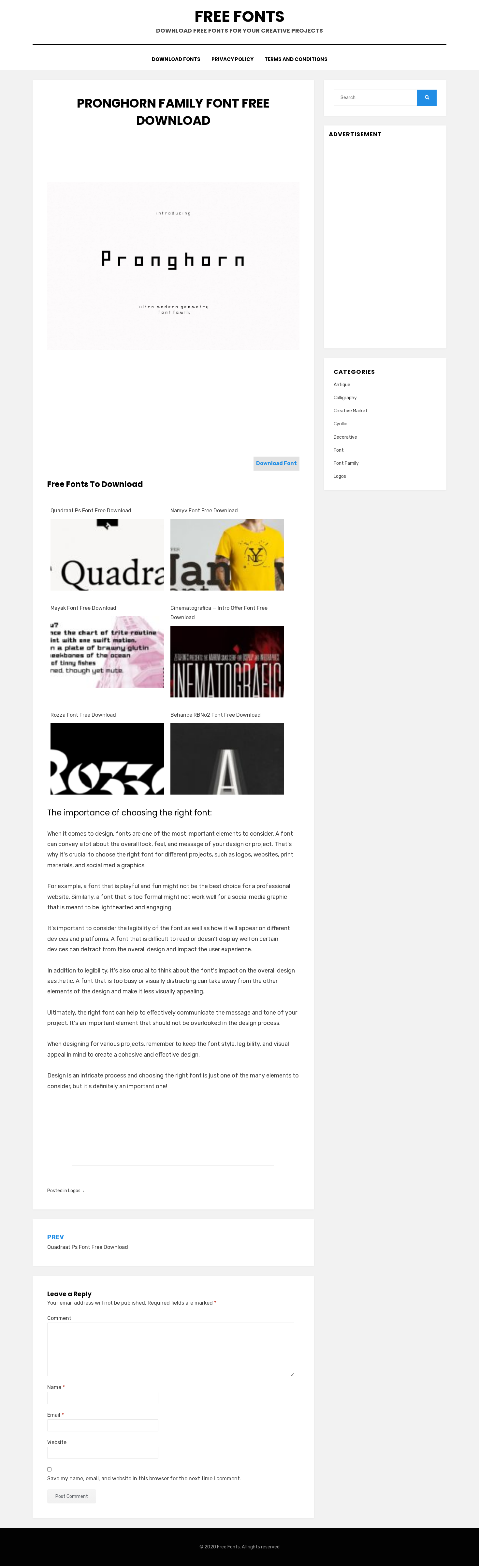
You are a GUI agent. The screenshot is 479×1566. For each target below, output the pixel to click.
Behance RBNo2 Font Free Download (215, 715)
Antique (342, 385)
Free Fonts (239, 16)
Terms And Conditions (296, 59)
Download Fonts (176, 59)
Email (55, 1415)
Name (56, 1387)
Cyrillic (340, 424)
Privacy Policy (232, 59)
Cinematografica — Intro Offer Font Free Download (219, 613)
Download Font (276, 463)
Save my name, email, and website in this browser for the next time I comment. (144, 1478)
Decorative (345, 437)
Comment (59, 1318)
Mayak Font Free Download (83, 608)
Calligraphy (345, 398)
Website (56, 1442)
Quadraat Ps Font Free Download (91, 510)
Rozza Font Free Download (83, 715)
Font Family (346, 463)
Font (339, 450)
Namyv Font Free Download (204, 510)
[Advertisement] (173, 161)
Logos (74, 1190)
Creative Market (351, 411)
